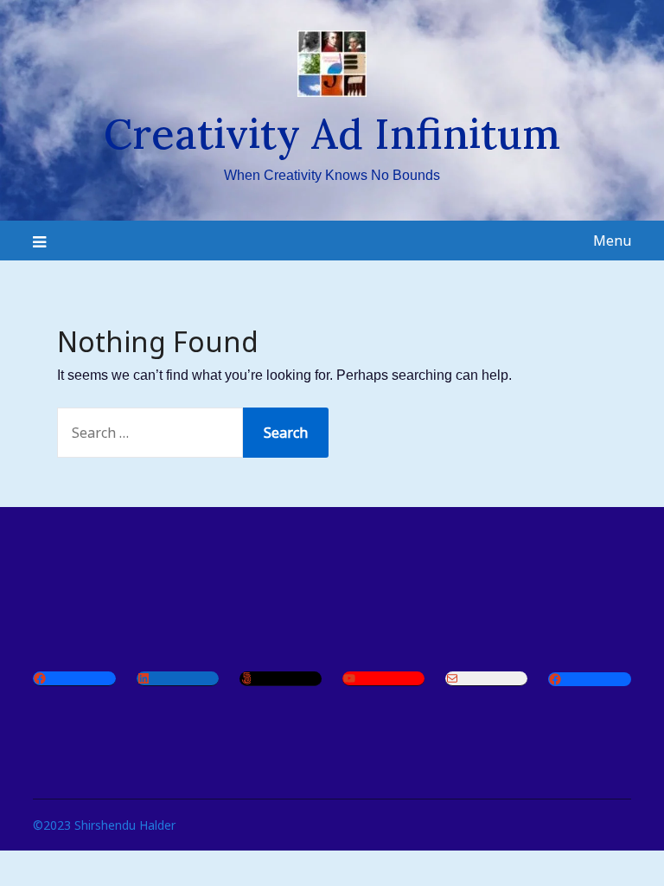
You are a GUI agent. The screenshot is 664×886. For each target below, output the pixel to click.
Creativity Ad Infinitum (332, 133)
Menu (611, 240)
